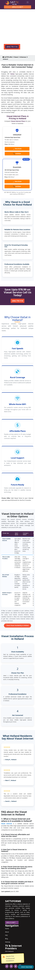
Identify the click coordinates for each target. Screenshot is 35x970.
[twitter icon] (7, 966)
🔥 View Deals (17, 148)
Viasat (16, 57)
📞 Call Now (17, 153)
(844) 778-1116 (12, 47)
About (7, 932)
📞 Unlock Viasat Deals (25, 967)
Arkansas (23, 57)
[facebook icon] (11, 966)
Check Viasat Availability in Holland (17, 625)
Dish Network (9, 951)
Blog (6, 939)
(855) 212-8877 (17, 7)
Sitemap (7, 942)
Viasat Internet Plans (18, 121)
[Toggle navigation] (27, 2)
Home (7, 928)
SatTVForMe (8, 57)
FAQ (6, 935)
